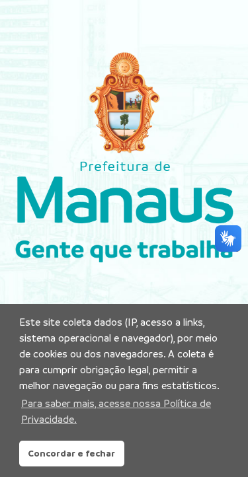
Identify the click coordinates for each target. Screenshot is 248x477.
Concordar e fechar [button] (71, 453)
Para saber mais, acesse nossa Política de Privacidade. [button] (116, 411)
